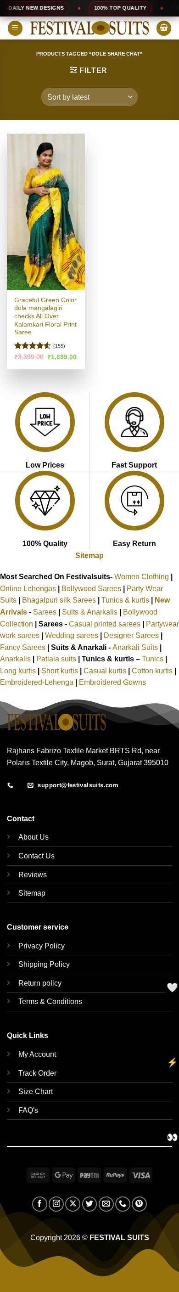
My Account (37, 1054)
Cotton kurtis (153, 671)
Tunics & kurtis (125, 600)
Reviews (32, 875)
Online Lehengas (28, 588)
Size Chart (35, 1091)
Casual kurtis (106, 671)
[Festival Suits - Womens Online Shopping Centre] (89, 28)
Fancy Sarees (22, 647)
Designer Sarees (131, 635)
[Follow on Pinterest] (139, 1204)
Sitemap (89, 555)
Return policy (40, 983)
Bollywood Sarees (91, 588)
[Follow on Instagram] (56, 1204)
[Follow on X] (72, 1204)
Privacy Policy (41, 946)
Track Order (37, 1073)
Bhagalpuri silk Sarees (59, 600)
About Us (33, 837)
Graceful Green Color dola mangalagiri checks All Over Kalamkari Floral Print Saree (45, 316)
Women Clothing (141, 577)
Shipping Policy (44, 964)
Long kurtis (19, 671)
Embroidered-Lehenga (36, 682)
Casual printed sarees (104, 624)
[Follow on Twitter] (89, 1204)
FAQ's (28, 1110)
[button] (15, 28)
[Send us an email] (106, 1204)
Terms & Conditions (50, 1001)
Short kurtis (60, 671)
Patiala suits (57, 659)
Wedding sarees (71, 635)
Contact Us (36, 856)
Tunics (153, 659)
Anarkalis (16, 659)
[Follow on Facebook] (39, 1204)
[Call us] (122, 1204)
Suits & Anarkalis (89, 612)
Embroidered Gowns (112, 682)
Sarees (44, 612)
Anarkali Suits (136, 647)
